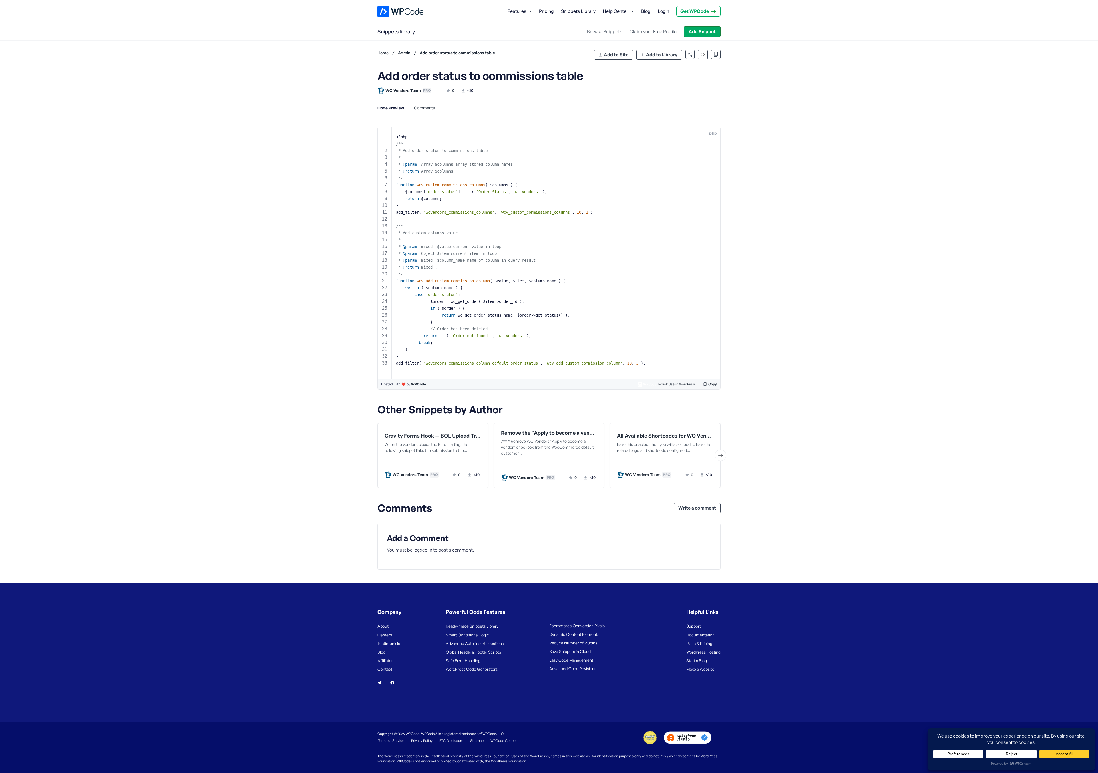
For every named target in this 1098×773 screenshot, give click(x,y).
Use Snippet (460, 463)
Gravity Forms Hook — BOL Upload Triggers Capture (433, 436)
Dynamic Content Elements (574, 634)
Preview (411, 463)
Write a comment (697, 508)
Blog (645, 11)
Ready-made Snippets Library (472, 626)
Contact (384, 669)
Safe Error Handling (463, 660)
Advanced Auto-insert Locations (475, 643)
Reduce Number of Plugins (573, 642)
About (383, 626)
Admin (404, 52)
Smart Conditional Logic (467, 634)
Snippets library (396, 31)
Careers (384, 634)
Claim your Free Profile (653, 31)
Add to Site (616, 54)
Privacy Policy (422, 740)
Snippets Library (578, 11)
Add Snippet (702, 31)
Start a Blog (696, 660)
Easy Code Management (571, 660)
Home (383, 52)
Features (517, 11)
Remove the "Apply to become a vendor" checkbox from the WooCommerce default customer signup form (549, 433)
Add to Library (661, 54)
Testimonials (388, 643)
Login (663, 11)
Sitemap (477, 740)
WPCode (418, 384)
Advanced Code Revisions (572, 668)
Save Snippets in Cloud (570, 651)
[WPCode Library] (395, 11)
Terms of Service (391, 740)
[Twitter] (382, 682)
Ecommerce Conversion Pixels (577, 625)
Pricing (546, 11)
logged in (422, 550)
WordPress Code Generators (472, 669)
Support (693, 626)
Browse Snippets (604, 31)
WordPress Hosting (703, 652)
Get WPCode (694, 11)
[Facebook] (394, 682)
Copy (712, 384)
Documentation (700, 634)
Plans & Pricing (699, 643)
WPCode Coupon (504, 740)
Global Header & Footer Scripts (473, 652)
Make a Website (700, 669)
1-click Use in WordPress (677, 384)
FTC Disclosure (451, 740)
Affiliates (385, 660)
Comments (424, 107)
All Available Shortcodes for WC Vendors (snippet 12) (665, 436)
